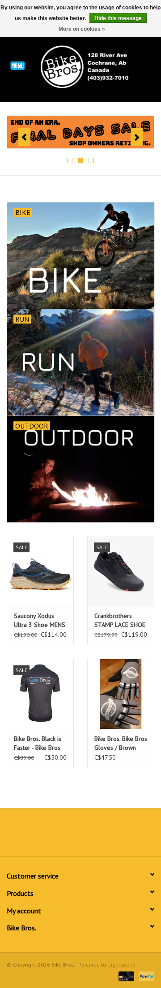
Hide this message (118, 18)
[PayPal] (145, 975)
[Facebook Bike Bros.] (48, 835)
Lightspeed (122, 964)
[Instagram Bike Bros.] (113, 835)
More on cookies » (82, 29)
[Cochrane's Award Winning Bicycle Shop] (98, 66)
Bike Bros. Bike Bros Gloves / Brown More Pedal (120, 743)
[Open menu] (17, 65)
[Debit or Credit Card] (125, 975)
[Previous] (24, 137)
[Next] (137, 137)
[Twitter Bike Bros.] (64, 835)
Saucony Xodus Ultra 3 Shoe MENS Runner (39, 620)
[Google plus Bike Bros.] (80, 835)
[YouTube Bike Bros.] (96, 835)
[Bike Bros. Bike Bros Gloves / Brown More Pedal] (120, 694)
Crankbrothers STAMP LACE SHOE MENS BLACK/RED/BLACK (119, 620)
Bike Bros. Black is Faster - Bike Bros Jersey (37, 743)
